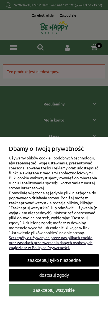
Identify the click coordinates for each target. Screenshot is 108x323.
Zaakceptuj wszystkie (54, 290)
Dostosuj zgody (54, 275)
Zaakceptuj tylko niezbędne (54, 260)
